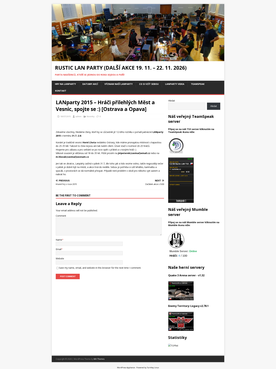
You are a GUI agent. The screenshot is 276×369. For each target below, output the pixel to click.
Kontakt (60, 90)
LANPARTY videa (174, 83)
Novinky (91, 116)
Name (59, 239)
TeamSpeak (197, 83)
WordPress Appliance (126, 367)
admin (78, 116)
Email (58, 249)
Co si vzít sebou (149, 83)
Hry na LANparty (65, 83)
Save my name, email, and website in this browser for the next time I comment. (100, 267)
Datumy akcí (90, 83)
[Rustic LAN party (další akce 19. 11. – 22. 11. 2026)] (138, 59)
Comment (61, 215)
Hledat (171, 100)
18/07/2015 (65, 116)
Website (60, 258)
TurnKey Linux (153, 367)
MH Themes (99, 359)
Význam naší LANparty (118, 83)
